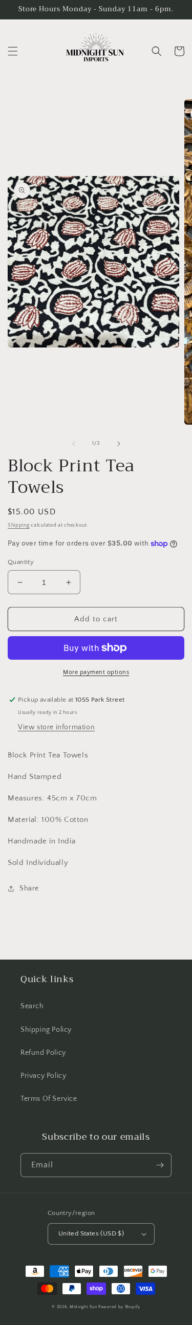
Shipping (19, 525)
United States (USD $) (91, 1233)
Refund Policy (43, 1053)
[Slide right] (119, 443)
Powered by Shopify (119, 1307)
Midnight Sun (83, 1307)
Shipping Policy (46, 1030)
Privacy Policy (43, 1076)
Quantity (21, 562)
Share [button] (29, 888)
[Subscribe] (159, 1165)
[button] (13, 51)
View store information (56, 727)
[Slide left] (73, 443)
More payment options (96, 672)
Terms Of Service (48, 1099)
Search (32, 1006)
